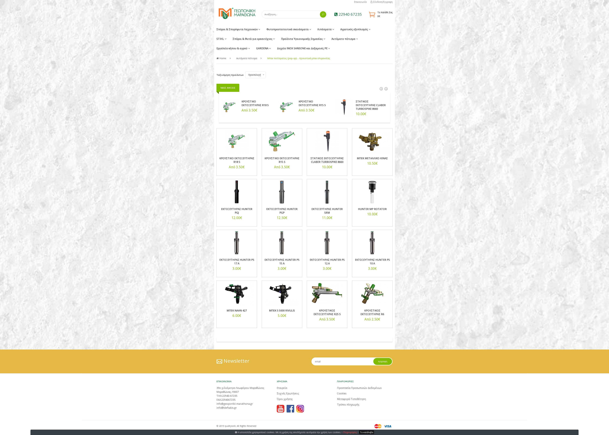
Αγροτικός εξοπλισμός (354, 29)
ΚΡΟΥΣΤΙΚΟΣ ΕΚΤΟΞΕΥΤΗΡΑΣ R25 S (327, 312)
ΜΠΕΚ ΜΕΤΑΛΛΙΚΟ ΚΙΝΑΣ (372, 158)
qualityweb (230, 425)
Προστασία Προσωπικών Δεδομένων (359, 388)
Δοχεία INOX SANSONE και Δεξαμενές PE (302, 48)
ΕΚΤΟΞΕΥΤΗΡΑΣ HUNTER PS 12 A (327, 261)
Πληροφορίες (350, 432)
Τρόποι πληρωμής (348, 404)
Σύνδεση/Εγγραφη (382, 1)
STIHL (220, 39)
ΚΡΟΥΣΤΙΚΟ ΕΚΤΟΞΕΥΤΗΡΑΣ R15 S (312, 103)
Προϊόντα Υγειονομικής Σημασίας (302, 39)
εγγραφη (382, 361)
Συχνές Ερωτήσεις (288, 393)
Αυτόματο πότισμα (343, 39)
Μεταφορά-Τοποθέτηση (351, 399)
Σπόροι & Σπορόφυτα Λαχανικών (237, 29)
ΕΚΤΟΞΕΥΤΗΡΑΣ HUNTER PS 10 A (372, 261)
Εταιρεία (282, 388)
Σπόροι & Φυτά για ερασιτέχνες (252, 39)
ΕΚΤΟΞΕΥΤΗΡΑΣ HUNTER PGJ (236, 210)
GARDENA (262, 48)
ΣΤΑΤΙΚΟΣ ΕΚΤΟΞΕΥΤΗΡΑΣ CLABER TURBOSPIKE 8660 (371, 105)
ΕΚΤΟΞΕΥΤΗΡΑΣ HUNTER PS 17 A (236, 261)
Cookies (342, 393)
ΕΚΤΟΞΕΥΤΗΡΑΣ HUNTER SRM (327, 210)
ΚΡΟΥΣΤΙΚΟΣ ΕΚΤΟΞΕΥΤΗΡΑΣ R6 (372, 312)
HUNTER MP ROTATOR (372, 209)
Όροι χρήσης (285, 399)
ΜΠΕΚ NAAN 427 (237, 310)
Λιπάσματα (324, 29)
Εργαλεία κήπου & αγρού (231, 48)
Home (222, 58)
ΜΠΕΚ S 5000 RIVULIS (282, 310)
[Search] (323, 14)
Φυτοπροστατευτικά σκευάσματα (287, 29)
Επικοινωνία (360, 1)
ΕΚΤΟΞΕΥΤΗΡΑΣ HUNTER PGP (282, 210)
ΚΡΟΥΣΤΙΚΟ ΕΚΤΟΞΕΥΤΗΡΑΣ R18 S (255, 103)
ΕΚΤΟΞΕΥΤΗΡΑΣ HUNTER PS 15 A (282, 261)
